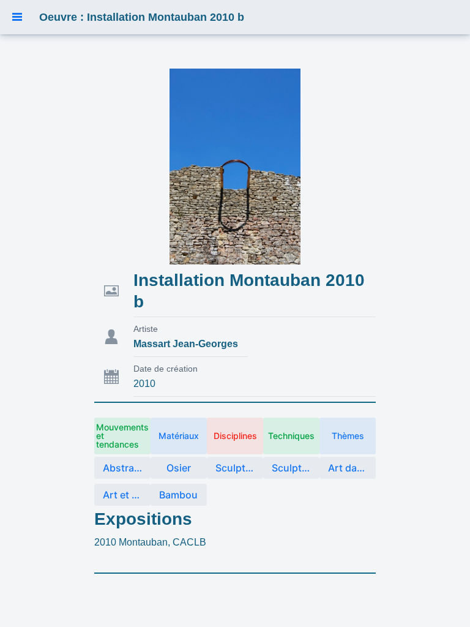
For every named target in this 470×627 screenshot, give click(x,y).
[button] (17, 17)
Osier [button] (178, 468)
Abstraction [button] (127, 468)
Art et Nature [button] (127, 495)
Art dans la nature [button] (352, 468)
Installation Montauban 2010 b (249, 291)
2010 (144, 383)
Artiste (145, 329)
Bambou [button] (178, 495)
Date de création (165, 369)
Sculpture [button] (238, 468)
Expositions (143, 518)
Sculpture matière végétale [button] (295, 468)
